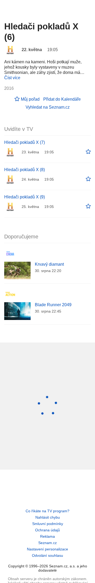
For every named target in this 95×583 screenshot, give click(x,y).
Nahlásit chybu (47, 517)
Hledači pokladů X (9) (24, 197)
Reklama (47, 536)
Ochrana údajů (47, 530)
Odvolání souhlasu (47, 555)
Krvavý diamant (49, 264)
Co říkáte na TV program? (47, 511)
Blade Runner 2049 (53, 304)
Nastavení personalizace (47, 549)
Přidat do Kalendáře (62, 99)
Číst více (12, 77)
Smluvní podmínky (47, 524)
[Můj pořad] (88, 151)
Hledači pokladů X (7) (24, 142)
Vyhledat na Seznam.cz (48, 107)
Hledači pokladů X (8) (24, 169)
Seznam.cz (47, 543)
